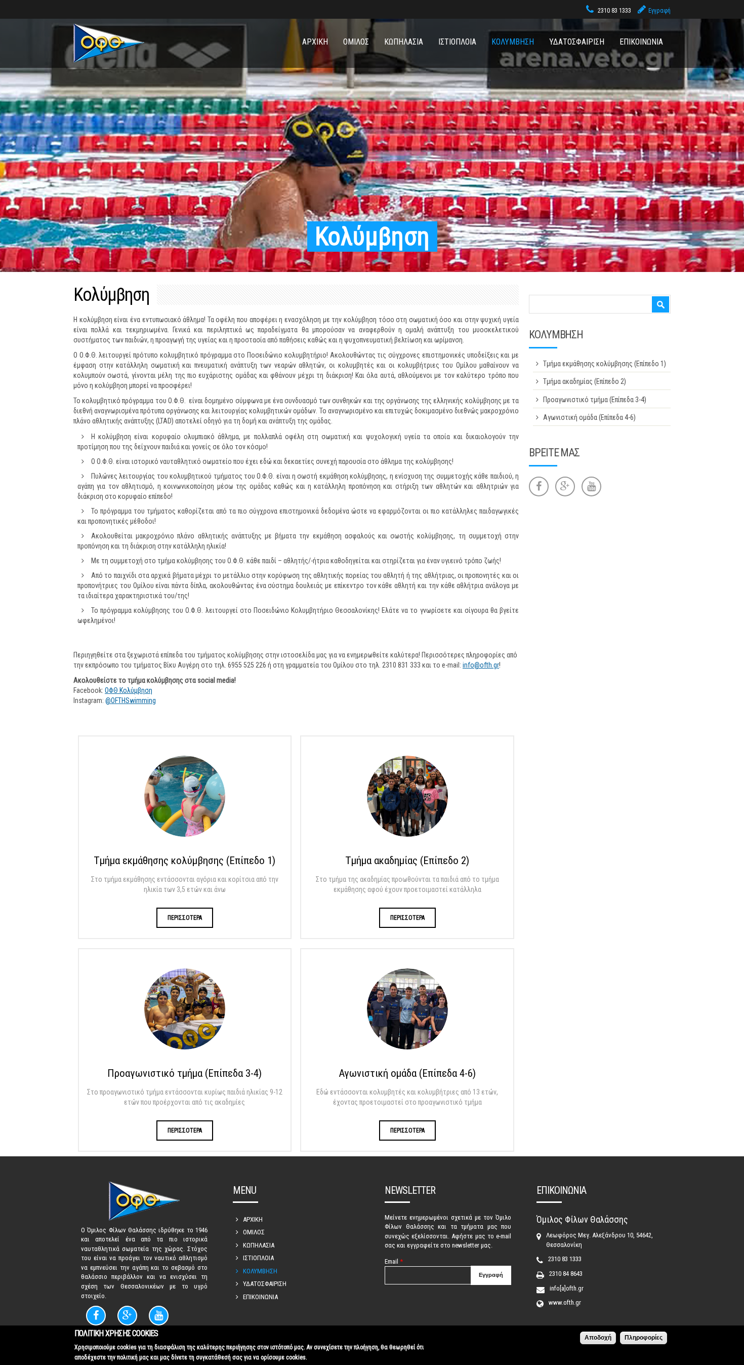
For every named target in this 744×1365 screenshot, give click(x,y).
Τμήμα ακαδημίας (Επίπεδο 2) (407, 860)
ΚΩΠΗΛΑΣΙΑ (403, 42)
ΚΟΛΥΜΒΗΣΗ (512, 42)
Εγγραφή (659, 10)
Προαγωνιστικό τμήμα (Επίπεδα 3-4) (184, 1073)
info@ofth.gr (481, 665)
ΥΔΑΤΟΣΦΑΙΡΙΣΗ (576, 42)
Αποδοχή (598, 1337)
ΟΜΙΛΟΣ (356, 42)
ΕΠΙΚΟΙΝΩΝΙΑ (641, 42)
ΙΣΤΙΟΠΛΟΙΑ (457, 42)
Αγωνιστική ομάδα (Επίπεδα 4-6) (407, 1073)
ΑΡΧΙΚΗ (315, 42)
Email (394, 1261)
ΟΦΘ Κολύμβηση (128, 690)
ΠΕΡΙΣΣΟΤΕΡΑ (185, 917)
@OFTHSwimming (130, 700)
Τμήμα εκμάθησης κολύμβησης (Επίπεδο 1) (184, 860)
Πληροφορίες (644, 1337)
